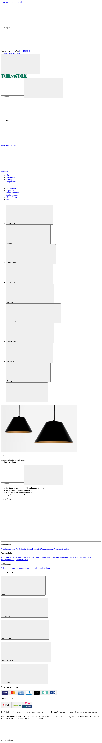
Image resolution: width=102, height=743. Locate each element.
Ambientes (11, 223)
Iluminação (11, 361)
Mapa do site (76, 557)
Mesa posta (11, 302)
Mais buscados (7, 660)
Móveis (9, 175)
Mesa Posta (6, 638)
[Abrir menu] (20, 64)
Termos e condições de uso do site (32, 557)
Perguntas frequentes (32, 549)
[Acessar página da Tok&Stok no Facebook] (19, 520)
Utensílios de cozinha (15, 322)
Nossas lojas (16, 53)
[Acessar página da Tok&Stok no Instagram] (57, 520)
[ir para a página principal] (14, 77)
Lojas (40, 568)
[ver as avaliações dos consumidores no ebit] (6, 708)
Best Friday (46, 568)
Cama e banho (12, 263)
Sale (7, 199)
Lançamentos (11, 182)
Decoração (11, 282)
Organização (11, 342)
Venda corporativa (13, 193)
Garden (9, 381)
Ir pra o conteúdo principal (11, 2)
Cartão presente (12, 195)
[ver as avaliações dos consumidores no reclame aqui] (16, 708)
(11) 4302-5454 (25, 51)
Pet (8, 401)
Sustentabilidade (31, 568)
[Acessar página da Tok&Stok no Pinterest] (19, 539)
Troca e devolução (53, 557)
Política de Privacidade (10, 557)
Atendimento (6, 53)
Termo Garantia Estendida (59, 549)
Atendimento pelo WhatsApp (12, 549)
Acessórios (10, 177)
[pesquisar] (43, 88)
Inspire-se (10, 190)
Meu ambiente (11, 197)
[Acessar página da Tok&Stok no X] (57, 539)
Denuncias (44, 549)
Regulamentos (65, 557)
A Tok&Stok (6, 568)
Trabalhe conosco (18, 568)
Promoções (10, 179)
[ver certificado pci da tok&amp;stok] (27, 708)
